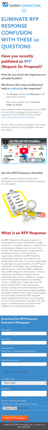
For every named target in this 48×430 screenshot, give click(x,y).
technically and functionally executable (18, 117)
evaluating (16, 88)
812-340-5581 (24, 427)
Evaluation (24, 94)
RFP (27, 61)
